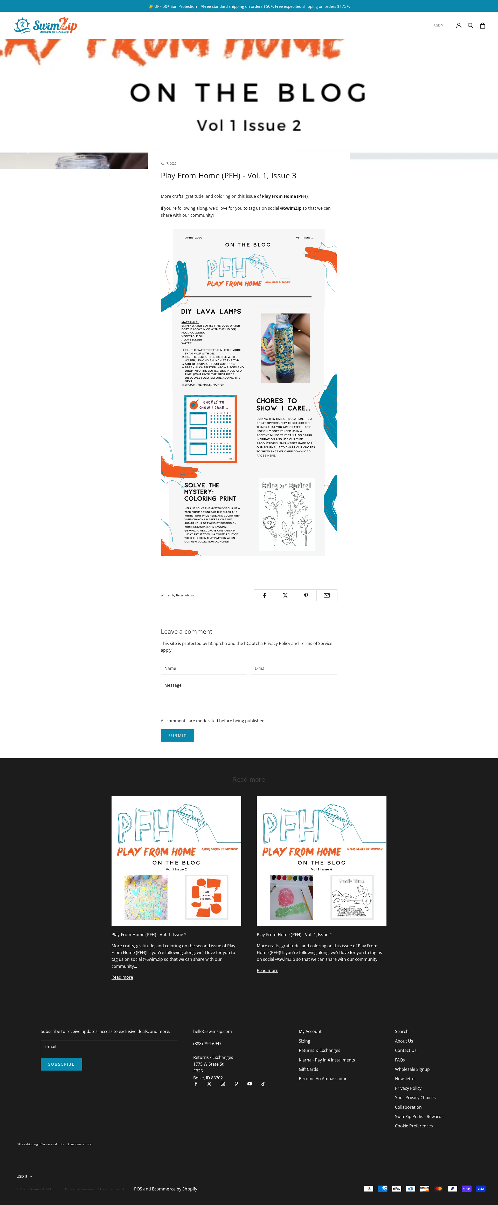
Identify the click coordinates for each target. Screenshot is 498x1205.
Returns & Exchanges (319, 1050)
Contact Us (406, 1050)
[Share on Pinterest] (306, 595)
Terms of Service (316, 643)
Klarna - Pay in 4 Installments (327, 1060)
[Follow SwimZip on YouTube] (249, 1083)
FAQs (400, 1060)
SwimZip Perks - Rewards (419, 1116)
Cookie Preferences (414, 1126)
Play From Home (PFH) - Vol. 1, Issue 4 (294, 934)
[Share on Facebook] (264, 595)
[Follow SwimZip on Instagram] (222, 1083)
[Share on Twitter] (285, 595)
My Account (310, 1031)
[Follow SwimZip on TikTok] (263, 1083)
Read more (122, 977)
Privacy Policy (277, 643)
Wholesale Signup (412, 1069)
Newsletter (405, 1078)
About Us (404, 1041)
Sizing (304, 1041)
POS (138, 1189)
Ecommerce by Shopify (174, 1189)
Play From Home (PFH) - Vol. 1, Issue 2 (149, 934)
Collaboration (408, 1107)
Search (402, 1031)
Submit (177, 735)
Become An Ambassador (323, 1078)
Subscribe (61, 1064)
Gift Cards (308, 1069)
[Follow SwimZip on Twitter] (209, 1083)
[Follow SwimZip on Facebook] (195, 1083)
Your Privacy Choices (415, 1097)
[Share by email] (327, 595)
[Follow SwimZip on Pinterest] (236, 1083)
